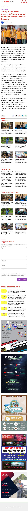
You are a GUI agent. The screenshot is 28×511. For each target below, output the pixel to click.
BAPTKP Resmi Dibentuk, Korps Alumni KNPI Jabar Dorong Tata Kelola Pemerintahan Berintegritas (17, 315)
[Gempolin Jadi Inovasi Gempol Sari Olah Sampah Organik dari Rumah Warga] (7, 125)
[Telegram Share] (22, 116)
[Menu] (2, 1)
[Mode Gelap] (22, 1)
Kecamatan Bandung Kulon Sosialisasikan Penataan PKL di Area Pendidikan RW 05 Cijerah (20, 146)
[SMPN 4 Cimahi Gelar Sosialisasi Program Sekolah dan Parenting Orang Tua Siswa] (21, 154)
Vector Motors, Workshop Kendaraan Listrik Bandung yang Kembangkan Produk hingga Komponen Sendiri (20, 132)
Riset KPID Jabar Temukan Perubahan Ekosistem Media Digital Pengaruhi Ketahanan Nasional (17, 309)
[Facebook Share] (13, 116)
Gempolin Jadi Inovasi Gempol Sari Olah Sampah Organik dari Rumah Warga (7, 132)
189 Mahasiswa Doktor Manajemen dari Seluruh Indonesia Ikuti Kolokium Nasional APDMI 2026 (17, 291)
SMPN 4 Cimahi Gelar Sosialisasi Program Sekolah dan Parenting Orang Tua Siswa (21, 161)
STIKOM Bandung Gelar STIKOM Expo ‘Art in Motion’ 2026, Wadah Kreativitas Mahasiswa (16, 303)
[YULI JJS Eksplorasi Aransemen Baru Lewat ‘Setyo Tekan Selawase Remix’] (7, 140)
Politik (6, 9)
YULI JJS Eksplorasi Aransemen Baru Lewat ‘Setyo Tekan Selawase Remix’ (6, 146)
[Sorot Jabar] (8, 2)
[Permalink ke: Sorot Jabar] (2, 22)
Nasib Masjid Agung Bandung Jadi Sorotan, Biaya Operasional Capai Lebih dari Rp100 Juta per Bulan (17, 297)
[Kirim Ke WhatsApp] (25, 116)
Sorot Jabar (6, 21)
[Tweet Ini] (16, 116)
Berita (2, 9)
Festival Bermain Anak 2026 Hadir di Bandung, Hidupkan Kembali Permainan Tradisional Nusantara (7, 161)
